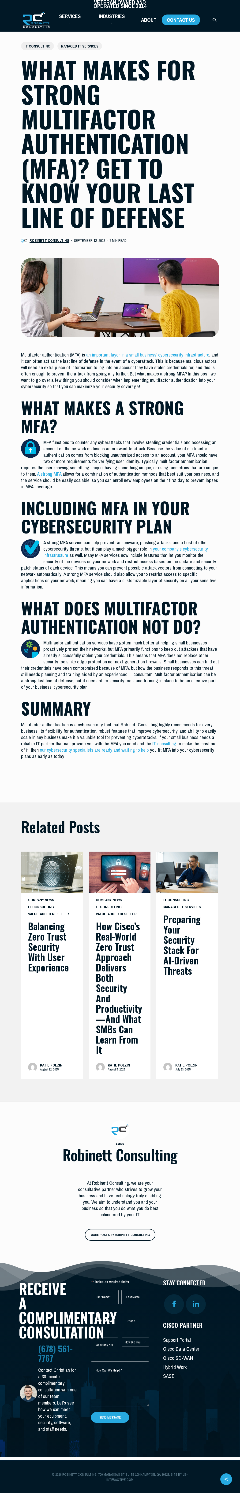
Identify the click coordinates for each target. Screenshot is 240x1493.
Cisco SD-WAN (178, 1357)
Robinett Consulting (49, 240)
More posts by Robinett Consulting (120, 1235)
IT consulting (164, 743)
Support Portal (177, 1339)
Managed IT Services (79, 46)
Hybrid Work (175, 1367)
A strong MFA (48, 474)
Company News (41, 899)
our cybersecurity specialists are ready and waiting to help (94, 749)
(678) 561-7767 (55, 1353)
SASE (169, 1375)
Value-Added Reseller (48, 914)
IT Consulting (37, 46)
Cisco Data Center (181, 1348)
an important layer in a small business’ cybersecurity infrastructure (147, 354)
